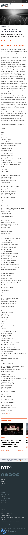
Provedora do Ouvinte (6, 506)
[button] (2, 41)
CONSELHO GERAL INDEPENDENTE (7, 513)
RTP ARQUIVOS (4, 487)
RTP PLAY (3, 490)
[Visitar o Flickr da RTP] (18, 474)
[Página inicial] (5, 5)
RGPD (2, 523)
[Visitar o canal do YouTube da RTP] (14, 474)
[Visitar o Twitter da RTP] (6, 474)
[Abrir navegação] (26, 5)
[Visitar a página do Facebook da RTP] (2, 474)
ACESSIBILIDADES (4, 507)
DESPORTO (3, 481)
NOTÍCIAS (3, 479)
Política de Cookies (16, 528)
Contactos (3, 500)
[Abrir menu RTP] (14, 1)
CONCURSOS (3, 496)
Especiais (9, 45)
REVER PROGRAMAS (5, 494)
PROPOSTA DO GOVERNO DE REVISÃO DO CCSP (10, 521)
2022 (2, 45)
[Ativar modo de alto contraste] (3, 531)
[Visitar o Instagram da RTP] (10, 474)
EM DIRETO (3, 492)
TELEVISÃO (3, 483)
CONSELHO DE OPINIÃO (5, 515)
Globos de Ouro (5, 26)
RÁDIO (2, 485)
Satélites (3, 509)
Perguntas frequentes (6, 498)
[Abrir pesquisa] (22, 5)
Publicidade (8, 530)
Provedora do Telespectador (7, 504)
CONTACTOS (3, 502)
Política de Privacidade (6, 528)
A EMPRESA (3, 511)
